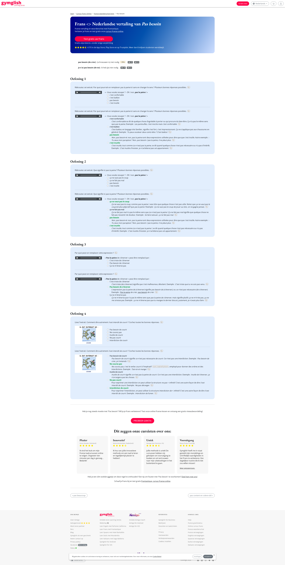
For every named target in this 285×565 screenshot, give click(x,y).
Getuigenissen (75, 523)
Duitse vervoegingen (195, 542)
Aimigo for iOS (134, 526)
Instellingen (197, 556)
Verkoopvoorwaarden (166, 538)
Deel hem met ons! (189, 477)
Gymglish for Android (108, 542)
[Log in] (281, 3)
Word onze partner (77, 526)
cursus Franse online (114, 31)
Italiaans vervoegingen (196, 545)
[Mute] (100, 92)
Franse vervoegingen (195, 532)
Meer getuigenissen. (187, 468)
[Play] (77, 92)
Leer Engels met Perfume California (113, 526)
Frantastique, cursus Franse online (155, 481)
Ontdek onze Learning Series (110, 520)
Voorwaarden (163, 535)
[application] (88, 92)
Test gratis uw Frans (94, 38)
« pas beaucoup (79, 495)
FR (131, 62)
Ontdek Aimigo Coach (137, 520)
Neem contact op (76, 539)
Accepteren (208, 556)
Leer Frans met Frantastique (110, 529)
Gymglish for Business (167, 520)
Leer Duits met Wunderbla (109, 535)
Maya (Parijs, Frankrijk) (187, 443)
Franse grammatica (195, 523)
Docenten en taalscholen (168, 526)
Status (72, 548)
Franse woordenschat (196, 529)
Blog (72, 532)
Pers (72, 529)
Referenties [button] (163, 514)
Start (72, 14)
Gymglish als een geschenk (80, 535)
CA (138, 62)
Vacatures (74, 545)
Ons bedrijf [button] (74, 514)
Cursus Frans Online (84, 14)
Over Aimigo (74, 520)
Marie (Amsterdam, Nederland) (123, 443)
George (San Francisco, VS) (155, 443)
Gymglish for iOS (106, 545)
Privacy (161, 532)
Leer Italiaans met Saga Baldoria (112, 539)
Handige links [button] (193, 514)
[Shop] (273, 3)
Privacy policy (75, 542)
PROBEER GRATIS (142, 420)
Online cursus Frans (195, 526)
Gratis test (242, 3)
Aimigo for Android (136, 523)
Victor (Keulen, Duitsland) (88, 443)
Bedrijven (162, 523)
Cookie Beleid (157, 556)
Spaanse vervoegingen (196, 539)
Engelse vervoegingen (196, 535)
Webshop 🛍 (104, 523)
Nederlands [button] (260, 3)
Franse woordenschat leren (104, 14)
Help (189, 520)
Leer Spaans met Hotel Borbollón (112, 532)
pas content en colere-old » (201, 495)
